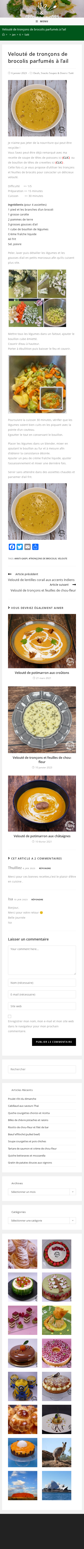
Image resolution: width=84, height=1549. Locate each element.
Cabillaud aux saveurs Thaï (23, 1106)
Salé (71, 73)
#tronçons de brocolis (43, 558)
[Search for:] (42, 1069)
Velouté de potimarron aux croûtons (42, 673)
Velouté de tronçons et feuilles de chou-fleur (42, 759)
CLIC (66, 157)
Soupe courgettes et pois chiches (27, 1141)
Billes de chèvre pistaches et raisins (28, 1120)
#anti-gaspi (21, 558)
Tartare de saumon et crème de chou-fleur (32, 1148)
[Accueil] (3, 34)
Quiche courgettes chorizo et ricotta (29, 1113)
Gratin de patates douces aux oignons (30, 1162)
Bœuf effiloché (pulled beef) (24, 1134)
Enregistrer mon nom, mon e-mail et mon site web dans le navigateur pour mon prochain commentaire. (41, 1026)
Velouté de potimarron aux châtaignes (42, 836)
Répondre (45, 868)
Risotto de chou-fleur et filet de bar (28, 1127)
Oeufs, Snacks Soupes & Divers (50, 73)
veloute (62, 558)
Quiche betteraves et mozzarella (26, 1155)
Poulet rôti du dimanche (22, 1099)
